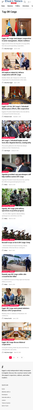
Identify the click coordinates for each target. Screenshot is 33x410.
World (12, 205)
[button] (3, 2)
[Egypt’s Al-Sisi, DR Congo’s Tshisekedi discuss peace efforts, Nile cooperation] (16, 95)
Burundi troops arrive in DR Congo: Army (16, 242)
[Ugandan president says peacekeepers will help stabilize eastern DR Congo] (16, 163)
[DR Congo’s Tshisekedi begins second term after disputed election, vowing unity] (16, 129)
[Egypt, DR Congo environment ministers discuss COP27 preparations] (16, 297)
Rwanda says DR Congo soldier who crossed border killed (14, 275)
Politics (5, 103)
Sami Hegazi (7, 150)
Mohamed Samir (8, 116)
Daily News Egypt (8, 48)
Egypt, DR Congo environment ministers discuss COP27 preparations (15, 309)
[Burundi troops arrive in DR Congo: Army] (16, 231)
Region (12, 137)
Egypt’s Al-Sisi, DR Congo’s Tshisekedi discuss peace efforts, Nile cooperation (15, 107)
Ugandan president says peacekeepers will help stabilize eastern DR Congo (16, 175)
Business (5, 35)
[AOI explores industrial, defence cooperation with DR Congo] (16, 61)
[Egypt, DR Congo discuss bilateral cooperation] (16, 331)
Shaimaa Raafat (8, 318)
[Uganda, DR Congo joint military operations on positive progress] (16, 197)
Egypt (4, 339)
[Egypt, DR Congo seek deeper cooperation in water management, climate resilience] (16, 27)
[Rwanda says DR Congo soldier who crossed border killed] (16, 263)
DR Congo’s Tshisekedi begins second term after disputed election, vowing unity (16, 141)
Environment (14, 305)
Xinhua (5, 184)
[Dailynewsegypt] (13, 2)
